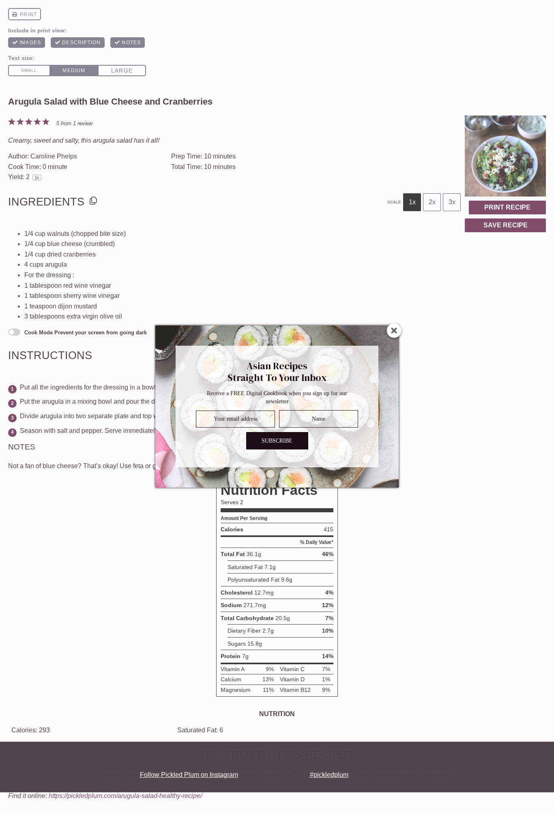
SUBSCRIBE (277, 441)
